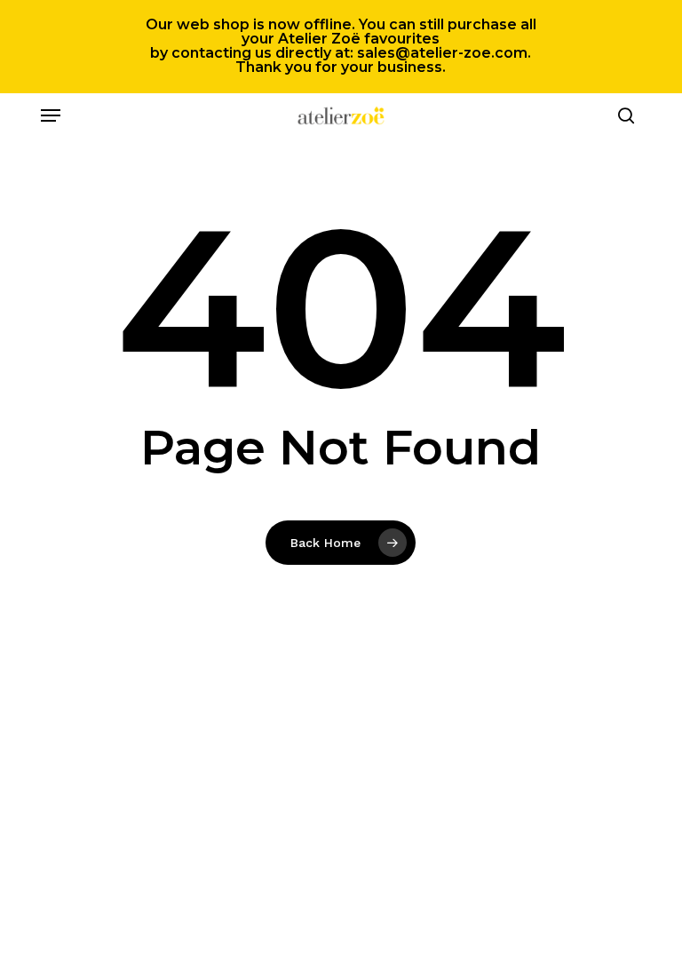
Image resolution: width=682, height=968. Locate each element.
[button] (50, 115)
